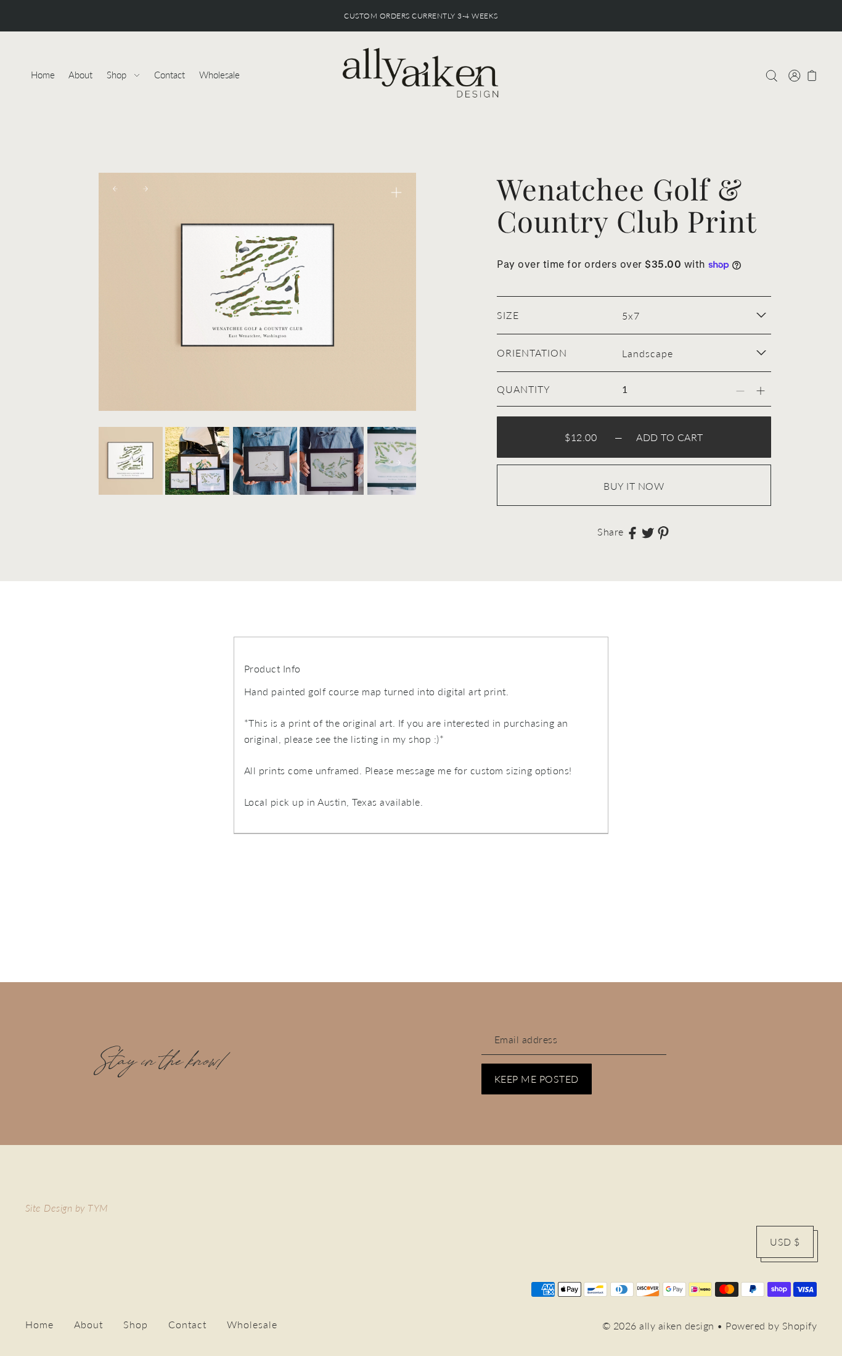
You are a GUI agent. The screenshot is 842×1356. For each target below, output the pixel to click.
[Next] (145, 188)
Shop (135, 1324)
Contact (187, 1324)
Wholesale (252, 1324)
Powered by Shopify (771, 1325)
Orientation (532, 352)
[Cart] (812, 74)
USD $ (785, 1241)
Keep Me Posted (536, 1079)
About (88, 1324)
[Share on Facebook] (632, 532)
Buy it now (633, 486)
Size (508, 315)
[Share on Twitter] (648, 532)
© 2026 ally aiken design (658, 1325)
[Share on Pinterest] (663, 532)
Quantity (523, 389)
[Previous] (115, 188)
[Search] (771, 74)
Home (39, 1324)
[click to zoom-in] (396, 192)
